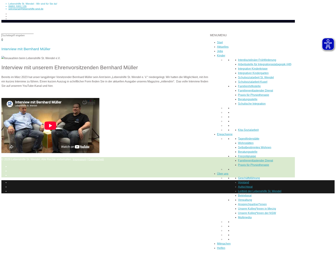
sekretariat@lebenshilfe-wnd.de (25, 8)
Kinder (221, 55)
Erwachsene (225, 134)
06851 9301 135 (17, 6)
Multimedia (245, 217)
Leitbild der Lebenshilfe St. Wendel (259, 191)
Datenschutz (96, 159)
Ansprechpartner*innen (252, 204)
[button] (218, 35)
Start (220, 42)
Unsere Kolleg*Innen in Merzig (257, 208)
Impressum (79, 159)
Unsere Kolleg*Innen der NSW (257, 213)
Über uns (222, 173)
